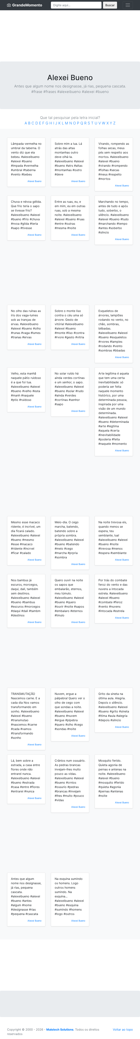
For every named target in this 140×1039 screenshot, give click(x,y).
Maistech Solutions (59, 1029)
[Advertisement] (70, 35)
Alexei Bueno (35, 181)
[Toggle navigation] (128, 5)
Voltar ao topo (123, 1029)
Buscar (110, 5)
